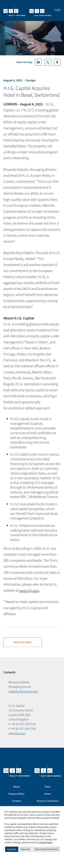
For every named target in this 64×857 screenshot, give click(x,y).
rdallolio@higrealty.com (23, 691)
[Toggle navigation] (56, 10)
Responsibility (16, 794)
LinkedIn (38, 62)
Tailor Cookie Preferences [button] (46, 849)
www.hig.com (29, 590)
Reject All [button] (25, 849)
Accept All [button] (11, 849)
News (47, 794)
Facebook (57, 62)
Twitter (47, 62)
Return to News (23, 642)
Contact (16, 801)
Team (47, 786)
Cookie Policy (46, 842)
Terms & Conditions (48, 801)
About (16, 786)
